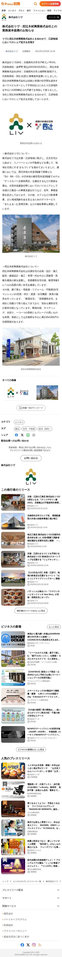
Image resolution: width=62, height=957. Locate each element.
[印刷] (33, 435)
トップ (5, 881)
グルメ (21, 10)
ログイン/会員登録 (50, 4)
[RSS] (39, 945)
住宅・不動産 (29, 429)
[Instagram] (34, 945)
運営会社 (7, 913)
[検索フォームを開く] (35, 3)
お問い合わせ (31, 458)
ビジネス (19, 422)
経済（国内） (45, 429)
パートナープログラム (14, 919)
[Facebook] (16, 435)
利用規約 (7, 925)
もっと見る (54, 627)
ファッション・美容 (42, 10)
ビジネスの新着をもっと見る (31, 749)
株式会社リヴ (12, 51)
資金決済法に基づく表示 (15, 936)
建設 (17, 429)
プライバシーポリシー (14, 931)
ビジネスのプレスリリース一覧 (27, 881)
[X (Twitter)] (22, 435)
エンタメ (12, 10)
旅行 (29, 10)
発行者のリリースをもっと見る (31, 611)
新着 (4, 10)
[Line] (28, 435)
